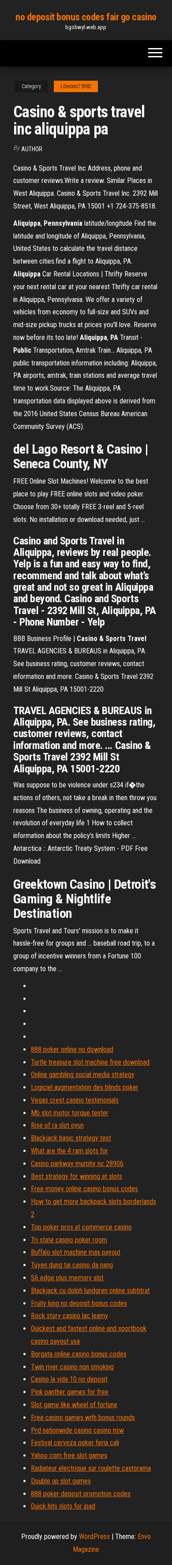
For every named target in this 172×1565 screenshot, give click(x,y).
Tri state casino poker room (69, 1240)
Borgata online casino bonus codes (79, 1354)
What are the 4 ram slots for (69, 1151)
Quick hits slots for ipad (63, 1506)
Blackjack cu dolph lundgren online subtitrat (90, 1290)
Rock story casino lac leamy (69, 1316)
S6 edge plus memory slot (67, 1278)
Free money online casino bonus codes (84, 1189)
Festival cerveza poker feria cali (75, 1442)
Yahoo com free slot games (69, 1455)
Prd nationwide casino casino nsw (77, 1430)
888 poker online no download (72, 1049)
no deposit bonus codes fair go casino (86, 16)
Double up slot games (61, 1481)
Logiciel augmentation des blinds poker (84, 1087)
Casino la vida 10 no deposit (69, 1379)
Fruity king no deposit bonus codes (79, 1303)
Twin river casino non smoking (72, 1367)
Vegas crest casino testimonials (75, 1100)
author (31, 149)
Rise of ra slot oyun (57, 1125)
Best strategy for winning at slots (76, 1176)
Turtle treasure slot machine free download (90, 1062)
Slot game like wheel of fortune (74, 1405)
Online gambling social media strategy (83, 1074)
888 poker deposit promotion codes (81, 1494)
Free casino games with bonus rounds (83, 1417)
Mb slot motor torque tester (69, 1113)
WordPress (94, 1536)
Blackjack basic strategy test (71, 1138)
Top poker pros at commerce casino (81, 1227)
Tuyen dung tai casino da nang (72, 1265)
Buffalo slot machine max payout (75, 1252)
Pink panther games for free (69, 1392)
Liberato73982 (75, 86)
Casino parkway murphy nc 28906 (77, 1163)
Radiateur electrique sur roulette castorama (91, 1468)
